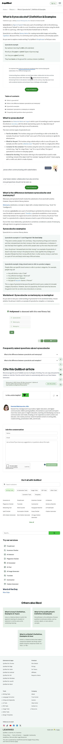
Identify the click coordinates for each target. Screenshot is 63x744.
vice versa (14, 124)
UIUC (58, 730)
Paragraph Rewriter (37, 507)
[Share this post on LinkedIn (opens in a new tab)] (60, 369)
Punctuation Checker (23, 511)
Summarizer (35, 504)
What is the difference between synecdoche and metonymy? (23, 103)
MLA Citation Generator (23, 515)
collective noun (27, 144)
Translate (19, 504)
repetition (6, 36)
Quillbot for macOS (8, 681)
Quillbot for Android (8, 672)
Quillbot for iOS (7, 675)
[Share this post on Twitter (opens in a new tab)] (60, 364)
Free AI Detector (31, 89)
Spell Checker (6, 511)
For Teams (34, 669)
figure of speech (18, 25)
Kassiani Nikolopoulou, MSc (23, 20)
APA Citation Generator (9, 515)
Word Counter (21, 507)
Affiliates (34, 672)
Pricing (33, 666)
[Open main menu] (60, 3)
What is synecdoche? (12, 100)
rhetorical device (18, 121)
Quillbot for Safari (8, 669)
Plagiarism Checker (8, 504)
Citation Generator (51, 511)
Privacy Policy (6, 735)
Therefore (28, 213)
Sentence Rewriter (51, 504)
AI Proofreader (50, 507)
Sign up (53, 3)
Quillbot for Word (8, 684)
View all (31, 522)
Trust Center (35, 697)
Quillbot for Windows (9, 678)
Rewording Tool (7, 507)
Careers (34, 700)
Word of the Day (10, 589)
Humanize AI (6, 500)
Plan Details (35, 663)
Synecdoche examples (13, 106)
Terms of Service (16, 735)
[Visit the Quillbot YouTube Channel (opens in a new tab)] (60, 374)
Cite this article (51, 384)
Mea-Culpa (6, 592)
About (33, 694)
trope (27, 121)
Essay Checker (35, 511)
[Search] (54, 533)
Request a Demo (36, 675)
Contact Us (34, 706)
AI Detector (49, 500)
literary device (24, 33)
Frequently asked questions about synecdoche (20, 112)
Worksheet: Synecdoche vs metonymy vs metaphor (21, 109)
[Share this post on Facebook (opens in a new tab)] (60, 359)
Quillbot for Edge (7, 666)
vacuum (18, 280)
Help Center (35, 703)
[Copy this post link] (60, 384)
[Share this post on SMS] (60, 379)
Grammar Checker (37, 500)
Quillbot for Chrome (8, 663)
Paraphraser (40, 39)
